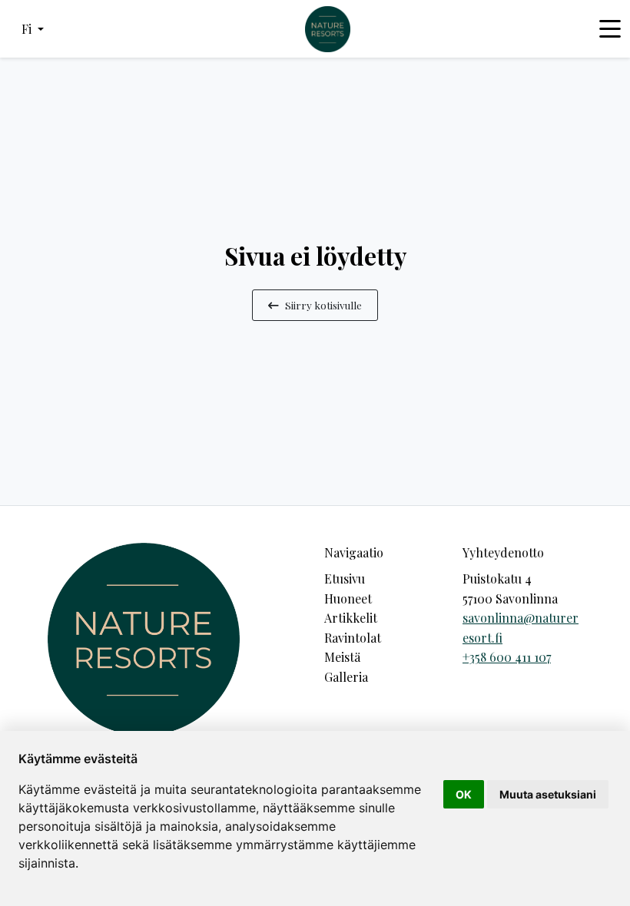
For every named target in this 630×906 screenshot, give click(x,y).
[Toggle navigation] (610, 29)
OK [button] (464, 794)
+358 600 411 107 (507, 657)
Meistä (342, 657)
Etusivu (344, 578)
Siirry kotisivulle (323, 305)
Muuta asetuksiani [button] (547, 794)
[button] (33, 29)
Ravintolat (352, 638)
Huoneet (348, 598)
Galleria (346, 677)
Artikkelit (350, 618)
